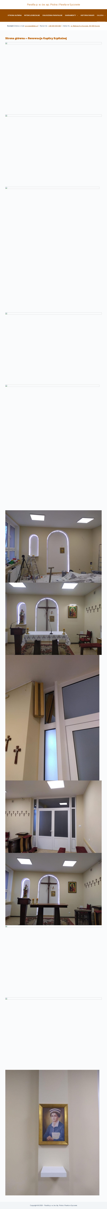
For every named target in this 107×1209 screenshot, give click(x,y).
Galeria (100, 15)
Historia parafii (87, 15)
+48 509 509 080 (54, 26)
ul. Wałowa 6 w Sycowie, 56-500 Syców (85, 26)
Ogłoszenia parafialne (52, 15)
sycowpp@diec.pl (31, 26)
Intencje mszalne (32, 15)
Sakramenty (70, 15)
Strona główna (15, 15)
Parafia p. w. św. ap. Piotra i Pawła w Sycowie (53, 4)
